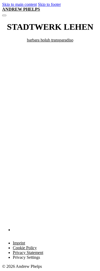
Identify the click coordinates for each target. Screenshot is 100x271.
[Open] (4, 15)
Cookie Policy (25, 247)
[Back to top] (83, 258)
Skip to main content (19, 4)
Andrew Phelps (21, 9)
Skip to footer (49, 4)
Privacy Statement (28, 252)
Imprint (19, 243)
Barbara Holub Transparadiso (50, 40)
